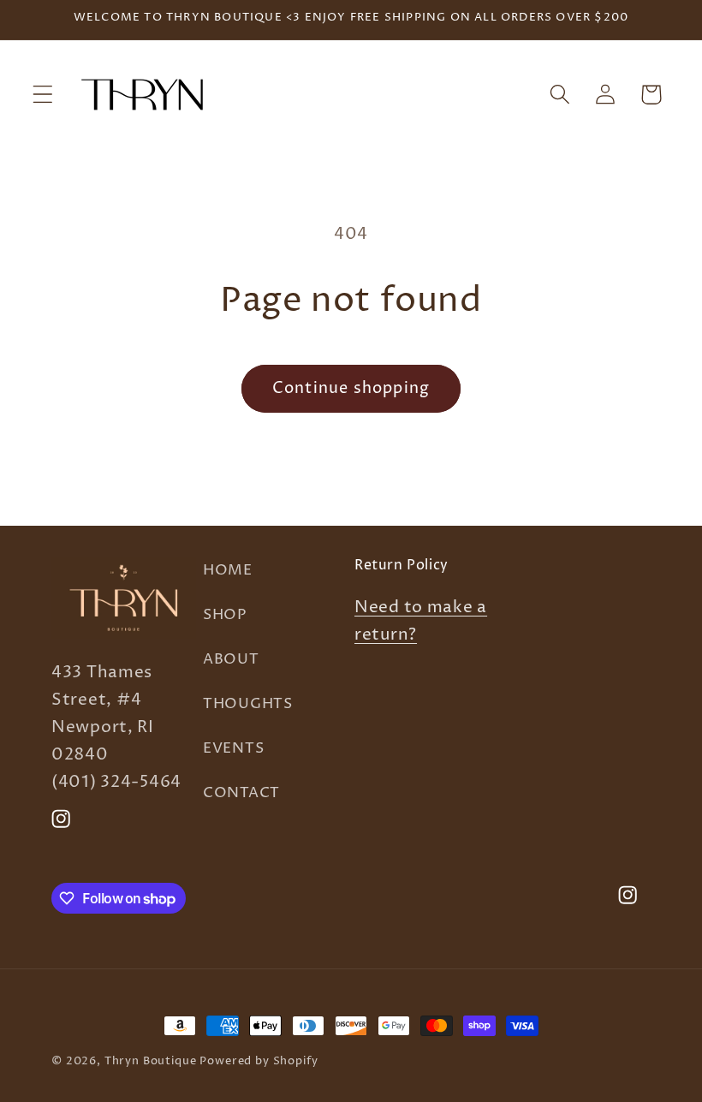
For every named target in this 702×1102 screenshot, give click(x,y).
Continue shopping (351, 388)
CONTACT (241, 793)
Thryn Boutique (150, 1061)
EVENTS (233, 749)
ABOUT (231, 660)
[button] (43, 94)
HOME (228, 571)
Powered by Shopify (258, 1061)
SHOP (225, 615)
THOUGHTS (248, 704)
